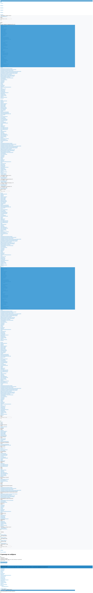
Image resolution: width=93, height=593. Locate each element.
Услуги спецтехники (3, 79)
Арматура (2, 28)
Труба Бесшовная (3, 56)
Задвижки (2, 27)
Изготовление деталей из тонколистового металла (8, 73)
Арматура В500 (2, 31)
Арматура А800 (2, 30)
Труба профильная (3, 59)
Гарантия (2, 96)
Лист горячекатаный (3, 44)
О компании (2, 81)
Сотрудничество (3, 163)
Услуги (1, 142)
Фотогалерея (2, 85)
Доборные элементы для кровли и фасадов (7, 75)
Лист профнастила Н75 (4, 52)
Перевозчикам (2, 90)
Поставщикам (2, 91)
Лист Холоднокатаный (4, 48)
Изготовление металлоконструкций (6, 68)
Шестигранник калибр (4, 65)
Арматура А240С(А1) (3, 103)
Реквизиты (2, 86)
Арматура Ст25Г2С (3, 32)
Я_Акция (1, 66)
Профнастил (2, 126)
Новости (1, 83)
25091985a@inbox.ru (3, 16)
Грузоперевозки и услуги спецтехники (6, 77)
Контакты (2, 172)
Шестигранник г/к (3, 64)
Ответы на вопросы (3, 97)
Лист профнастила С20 (4, 53)
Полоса (1, 50)
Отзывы (1, 84)
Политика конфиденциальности (5, 161)
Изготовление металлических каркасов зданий (8, 69)
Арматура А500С (3, 29)
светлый (1, 36)
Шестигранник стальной (4, 138)
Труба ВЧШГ (2, 58)
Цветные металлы (3, 62)
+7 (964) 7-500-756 (3, 527)
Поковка (1, 49)
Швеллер (1, 63)
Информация (2, 168)
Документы (2, 82)
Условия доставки (3, 95)
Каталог (1, 99)
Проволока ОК (2, 51)
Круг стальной (2, 40)
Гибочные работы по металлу (5, 76)
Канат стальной (3, 34)
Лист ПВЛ (2, 46)
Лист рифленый (3, 47)
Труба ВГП (2, 57)
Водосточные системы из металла (6, 74)
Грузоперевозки (3, 78)
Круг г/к (1, 115)
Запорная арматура (3, 26)
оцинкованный (2, 35)
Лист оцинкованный (3, 45)
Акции (1, 162)
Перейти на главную (3, 562)
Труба (1, 55)
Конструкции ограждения (4, 38)
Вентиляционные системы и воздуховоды (7, 150)
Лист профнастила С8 (4, 54)
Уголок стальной (3, 61)
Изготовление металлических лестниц (6, 70)
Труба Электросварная (4, 60)
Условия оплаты (3, 94)
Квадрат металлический (4, 37)
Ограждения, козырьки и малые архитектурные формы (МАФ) (10, 71)
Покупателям (2, 89)
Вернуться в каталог (3, 563)
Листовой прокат (3, 43)
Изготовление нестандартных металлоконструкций (9, 72)
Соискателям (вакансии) (4, 92)
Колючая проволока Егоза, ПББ (5, 39)
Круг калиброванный (3, 41)
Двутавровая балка (3, 33)
